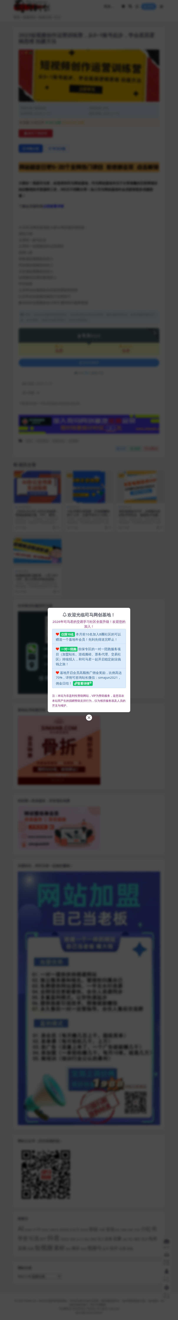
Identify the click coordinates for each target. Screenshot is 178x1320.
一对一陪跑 (68, 649)
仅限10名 (67, 634)
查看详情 (83, 683)
